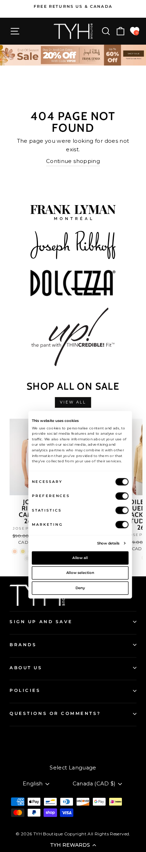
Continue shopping (73, 161)
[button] (73, 845)
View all (73, 402)
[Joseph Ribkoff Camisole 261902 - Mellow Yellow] (23, 551)
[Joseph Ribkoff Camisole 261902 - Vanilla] (27, 558)
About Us (26, 667)
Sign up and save (41, 621)
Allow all (80, 557)
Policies (25, 690)
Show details (108, 543)
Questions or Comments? (55, 713)
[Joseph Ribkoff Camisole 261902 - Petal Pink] (14, 551)
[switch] (122, 496)
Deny (80, 588)
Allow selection (80, 572)
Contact (20, 738)
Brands (23, 644)
